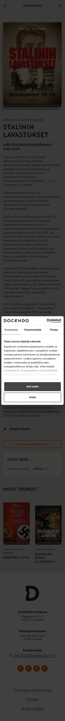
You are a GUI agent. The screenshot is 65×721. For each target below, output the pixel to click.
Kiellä (32, 397)
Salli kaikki (32, 386)
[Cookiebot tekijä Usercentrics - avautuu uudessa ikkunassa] (46, 321)
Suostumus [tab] (11, 329)
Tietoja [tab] (54, 329)
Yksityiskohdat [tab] (32, 329)
